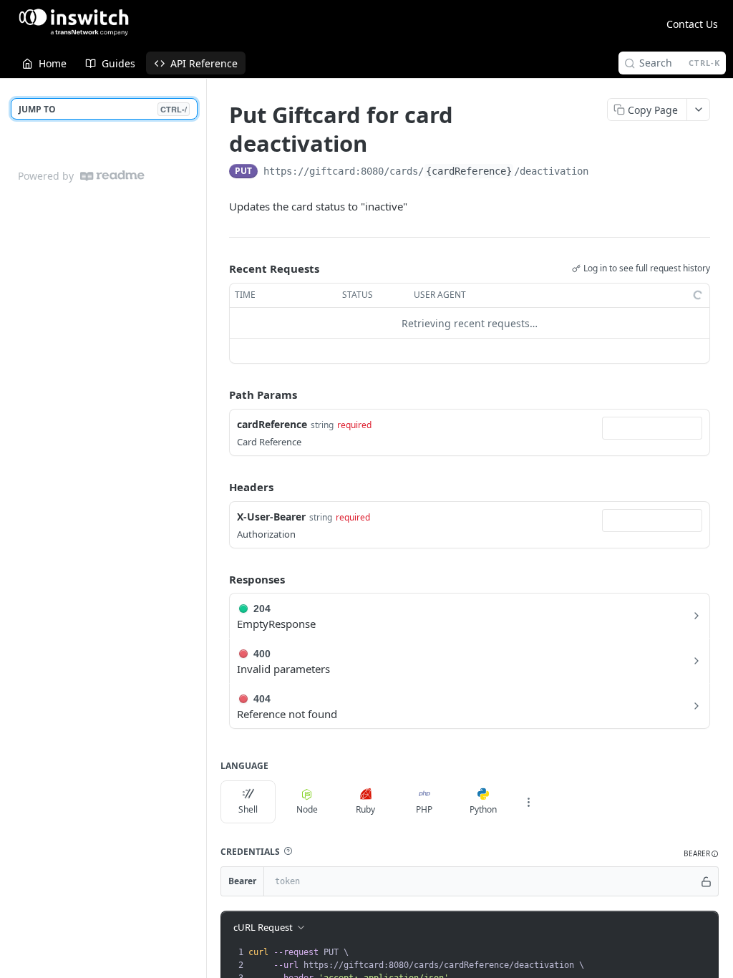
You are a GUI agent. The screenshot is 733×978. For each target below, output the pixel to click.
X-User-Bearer (271, 516)
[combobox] (652, 428)
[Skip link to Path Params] (219, 395)
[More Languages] (528, 802)
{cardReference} (469, 171)
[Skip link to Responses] (219, 579)
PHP (424, 809)
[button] (287, 851)
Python (483, 809)
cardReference (272, 424)
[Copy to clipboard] (602, 172)
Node (307, 809)
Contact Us (692, 24)
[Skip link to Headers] (219, 487)
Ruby (365, 809)
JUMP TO (103, 109)
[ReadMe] (112, 175)
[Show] (706, 881)
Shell (248, 809)
